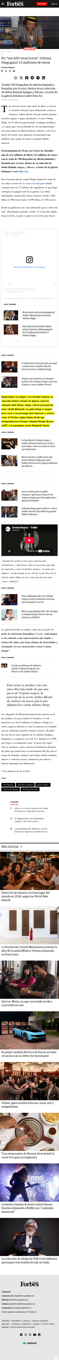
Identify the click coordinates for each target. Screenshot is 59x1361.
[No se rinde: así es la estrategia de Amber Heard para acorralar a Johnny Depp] (11, 315)
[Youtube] (34, 1335)
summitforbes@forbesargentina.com (21, 1304)
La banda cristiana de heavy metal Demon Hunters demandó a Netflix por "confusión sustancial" (27, 1208)
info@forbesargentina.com (18, 1300)
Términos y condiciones (21, 1324)
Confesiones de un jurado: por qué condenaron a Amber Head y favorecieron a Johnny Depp (39, 366)
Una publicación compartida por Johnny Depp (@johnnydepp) (30, 298)
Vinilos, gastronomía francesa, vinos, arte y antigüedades (27, 1105)
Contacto (26, 1321)
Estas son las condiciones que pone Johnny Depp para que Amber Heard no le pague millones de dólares (39, 461)
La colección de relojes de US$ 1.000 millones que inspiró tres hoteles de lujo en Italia (29, 1261)
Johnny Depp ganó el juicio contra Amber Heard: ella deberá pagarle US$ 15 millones (39, 511)
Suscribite (42, 4)
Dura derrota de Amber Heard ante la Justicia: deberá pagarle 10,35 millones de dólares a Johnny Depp (37, 331)
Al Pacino (8, 784)
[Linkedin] (43, 78)
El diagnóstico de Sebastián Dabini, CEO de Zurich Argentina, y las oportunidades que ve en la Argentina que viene (31, 820)
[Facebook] (26, 78)
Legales (36, 1324)
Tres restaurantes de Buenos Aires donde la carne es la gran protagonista (27, 1155)
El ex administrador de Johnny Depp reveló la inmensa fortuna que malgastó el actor (38, 599)
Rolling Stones (30, 789)
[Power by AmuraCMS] (29, 1343)
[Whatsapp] (15, 78)
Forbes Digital (8, 67)
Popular (14, 802)
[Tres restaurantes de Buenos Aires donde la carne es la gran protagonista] (29, 1132)
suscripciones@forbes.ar (22, 1308)
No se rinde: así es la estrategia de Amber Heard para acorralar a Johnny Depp (38, 315)
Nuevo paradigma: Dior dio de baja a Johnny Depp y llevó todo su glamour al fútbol (39, 614)
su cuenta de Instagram (33, 183)
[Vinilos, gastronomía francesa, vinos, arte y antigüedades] (29, 1081)
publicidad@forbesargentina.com (22, 1296)
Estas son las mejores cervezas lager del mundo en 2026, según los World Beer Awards (25, 896)
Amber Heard (25, 784)
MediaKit (5, 1321)
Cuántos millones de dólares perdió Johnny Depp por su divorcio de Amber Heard (26, 669)
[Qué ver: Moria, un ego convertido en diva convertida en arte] (29, 980)
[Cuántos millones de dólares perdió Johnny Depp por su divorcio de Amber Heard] (4, 666)
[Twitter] (21, 78)
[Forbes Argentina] (15, 4)
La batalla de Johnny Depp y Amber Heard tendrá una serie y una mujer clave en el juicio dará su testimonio (38, 445)
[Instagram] (30, 1335)
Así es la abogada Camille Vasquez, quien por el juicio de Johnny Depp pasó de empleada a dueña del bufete (39, 496)
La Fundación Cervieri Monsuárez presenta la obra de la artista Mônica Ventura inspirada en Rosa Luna (29, 951)
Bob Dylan (42, 784)
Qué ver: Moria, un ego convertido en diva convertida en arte (26, 1003)
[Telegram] (38, 78)
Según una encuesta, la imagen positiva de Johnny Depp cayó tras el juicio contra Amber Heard (39, 382)
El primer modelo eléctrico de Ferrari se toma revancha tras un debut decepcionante (28, 1054)
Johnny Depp (10, 789)
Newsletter (16, 1321)
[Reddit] (32, 78)
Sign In (54, 4)
